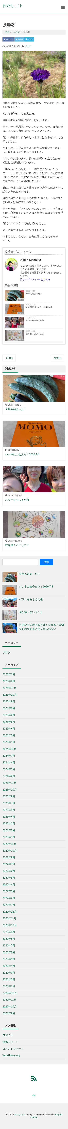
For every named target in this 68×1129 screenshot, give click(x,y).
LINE (49, 39)
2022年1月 (8, 904)
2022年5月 (8, 877)
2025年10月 (9, 694)
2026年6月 (8, 681)
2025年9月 (8, 701)
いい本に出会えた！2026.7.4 (39, 307)
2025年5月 (8, 721)
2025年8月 (8, 708)
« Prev (9, 357)
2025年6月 (8, 715)
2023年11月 (9, 782)
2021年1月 (8, 986)
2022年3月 (8, 891)
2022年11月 (9, 843)
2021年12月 (9, 911)
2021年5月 (8, 959)
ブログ (27, 46)
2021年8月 (8, 938)
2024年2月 (8, 776)
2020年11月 (9, 999)
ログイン (7, 1035)
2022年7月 (8, 864)
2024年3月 (8, 769)
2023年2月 (8, 830)
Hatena (30, 39)
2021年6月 (8, 952)
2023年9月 (8, 796)
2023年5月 (8, 810)
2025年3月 (8, 735)
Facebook (9, 39)
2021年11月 (9, 918)
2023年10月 (9, 789)
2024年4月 (8, 762)
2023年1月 (8, 837)
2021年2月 (8, 979)
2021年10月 (9, 925)
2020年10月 (9, 1006)
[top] (34, 1096)
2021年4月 (8, 965)
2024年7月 (8, 755)
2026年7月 (8, 674)
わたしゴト (12, 5)
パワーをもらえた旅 (35, 320)
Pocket (40, 39)
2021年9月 (8, 932)
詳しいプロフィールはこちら (35, 279)
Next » (57, 357)
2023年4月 (8, 816)
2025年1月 (8, 742)
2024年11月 (9, 749)
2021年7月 (8, 945)
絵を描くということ (35, 334)
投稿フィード (10, 1042)
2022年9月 (8, 857)
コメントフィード (13, 1048)
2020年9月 (8, 1013)
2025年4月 (8, 728)
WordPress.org (11, 1055)
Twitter (20, 39)
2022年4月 (8, 884)
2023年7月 (8, 803)
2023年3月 (8, 823)
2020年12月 (9, 993)
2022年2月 (8, 898)
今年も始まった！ (34, 294)
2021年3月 (8, 972)
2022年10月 (9, 850)
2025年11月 (9, 688)
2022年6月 (8, 871)
